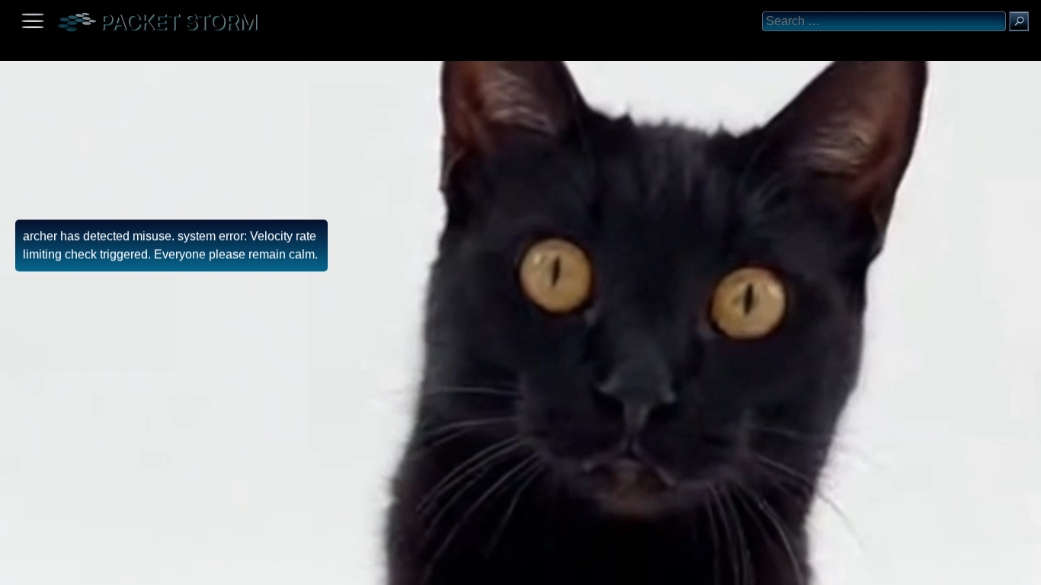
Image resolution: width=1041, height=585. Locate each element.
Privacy (138, 568)
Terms (49, 568)
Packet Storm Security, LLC (182, 579)
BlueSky (180, 568)
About (15, 568)
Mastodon (240, 568)
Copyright (92, 568)
